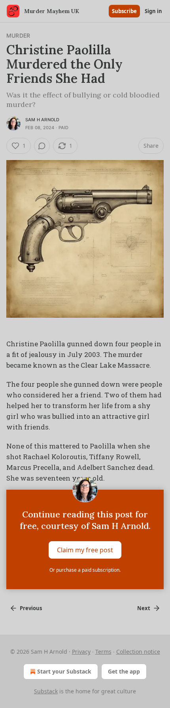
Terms (103, 651)
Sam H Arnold (42, 119)
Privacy (81, 651)
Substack (46, 691)
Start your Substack (64, 671)
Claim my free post (85, 550)
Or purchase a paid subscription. (85, 570)
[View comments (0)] (42, 146)
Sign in (153, 11)
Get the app (124, 671)
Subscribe (124, 11)
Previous (31, 608)
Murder (18, 35)
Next (143, 608)
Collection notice (138, 651)
